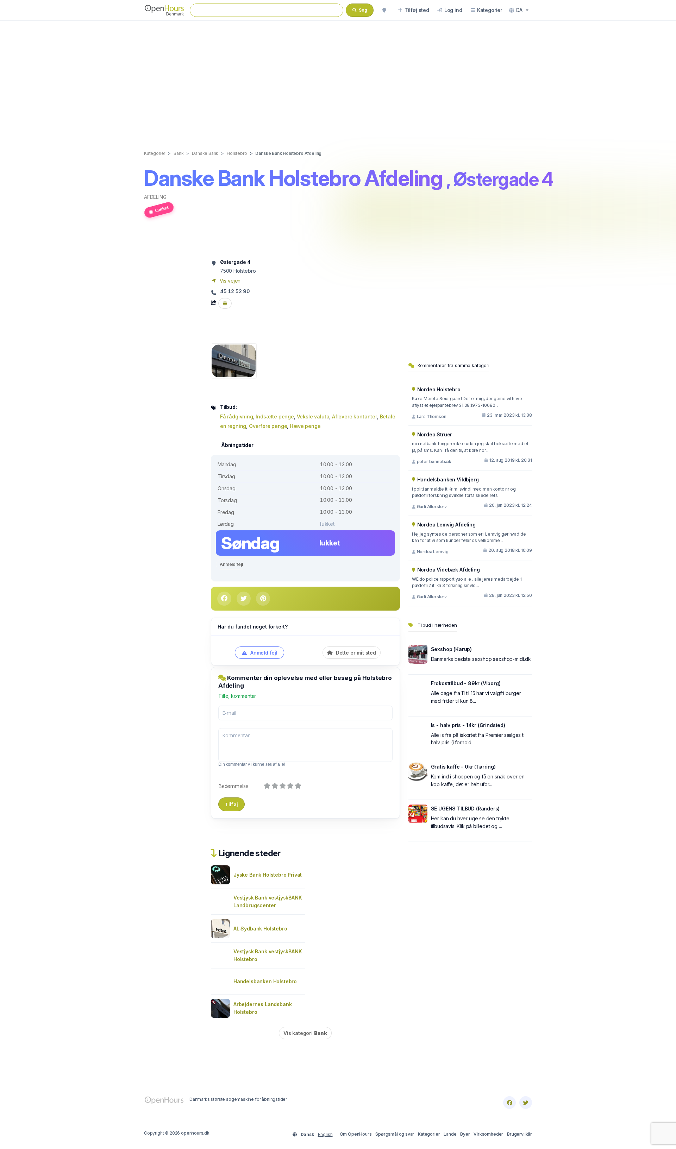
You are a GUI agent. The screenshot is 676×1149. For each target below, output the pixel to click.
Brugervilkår (519, 1134)
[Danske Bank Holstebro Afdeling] (234, 360)
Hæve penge (305, 426)
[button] (519, 10)
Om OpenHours (356, 1134)
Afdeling (155, 197)
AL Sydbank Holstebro (260, 929)
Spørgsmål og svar (394, 1134)
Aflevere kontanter (354, 416)
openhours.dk (195, 1133)
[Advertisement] (338, 78)
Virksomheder (488, 1134)
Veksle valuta (313, 416)
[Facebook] (509, 1102)
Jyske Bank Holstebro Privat (267, 875)
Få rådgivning (236, 416)
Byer (465, 1134)
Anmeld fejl (231, 564)
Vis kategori (305, 1033)
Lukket (161, 208)
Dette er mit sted (355, 653)
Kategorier (429, 1134)
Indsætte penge (275, 416)
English (325, 1134)
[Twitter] (525, 1102)
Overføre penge (268, 426)
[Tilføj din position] (384, 10)
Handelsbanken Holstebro (265, 981)
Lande (450, 1134)
